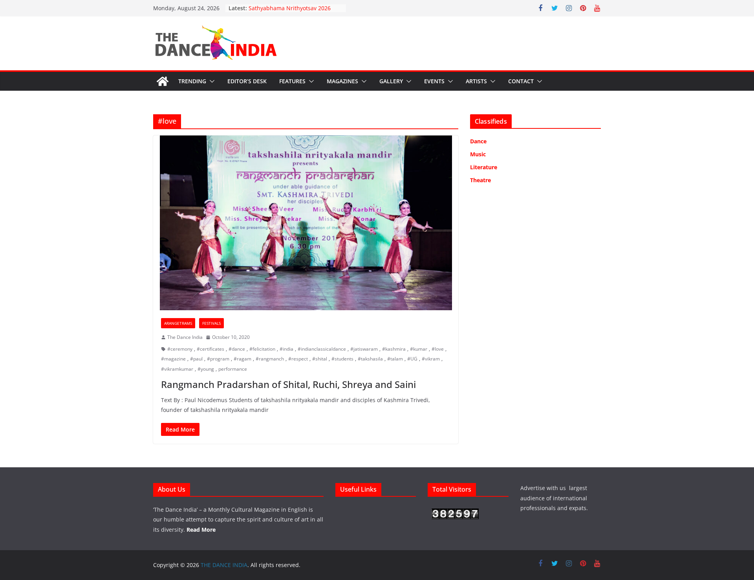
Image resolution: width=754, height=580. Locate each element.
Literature (483, 167)
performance (232, 369)
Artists (476, 81)
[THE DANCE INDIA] (162, 81)
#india (286, 349)
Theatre (480, 180)
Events (434, 81)
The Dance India (185, 337)
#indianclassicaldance (322, 349)
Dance (478, 141)
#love (438, 349)
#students (342, 358)
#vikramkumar (177, 369)
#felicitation (262, 349)
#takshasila (370, 358)
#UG (412, 358)
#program (218, 358)
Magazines (342, 81)
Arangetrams (178, 323)
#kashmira (394, 349)
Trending (192, 81)
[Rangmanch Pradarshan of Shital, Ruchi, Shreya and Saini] (305, 223)
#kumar (418, 349)
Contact (521, 81)
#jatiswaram (364, 349)
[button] (210, 81)
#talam (395, 358)
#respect (298, 358)
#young (206, 369)
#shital (319, 358)
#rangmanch (270, 358)
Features (292, 81)
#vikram (431, 358)
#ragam (242, 358)
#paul (196, 358)
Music (478, 154)
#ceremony (179, 349)
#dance (237, 349)
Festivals (211, 323)
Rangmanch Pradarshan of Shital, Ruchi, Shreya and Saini (288, 384)
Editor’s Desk (247, 81)
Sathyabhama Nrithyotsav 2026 (290, 8)
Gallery (391, 81)
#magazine (173, 358)
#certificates (210, 349)
